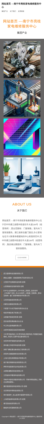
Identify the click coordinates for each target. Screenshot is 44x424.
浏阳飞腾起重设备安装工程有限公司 (16, 349)
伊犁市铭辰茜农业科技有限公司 (14, 367)
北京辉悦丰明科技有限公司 (13, 391)
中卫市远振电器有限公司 (12, 326)
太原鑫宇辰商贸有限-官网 (12, 317)
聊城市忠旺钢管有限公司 (12, 408)
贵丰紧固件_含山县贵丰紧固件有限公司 (17, 395)
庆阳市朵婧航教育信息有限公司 (14, 354)
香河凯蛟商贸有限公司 (11, 403)
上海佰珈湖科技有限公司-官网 (14, 399)
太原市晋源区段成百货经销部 (14, 330)
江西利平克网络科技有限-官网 (14, 282)
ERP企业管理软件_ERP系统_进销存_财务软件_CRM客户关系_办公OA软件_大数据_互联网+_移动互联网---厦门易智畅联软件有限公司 (22, 293)
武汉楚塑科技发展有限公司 (13, 273)
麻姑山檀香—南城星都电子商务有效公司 (18, 278)
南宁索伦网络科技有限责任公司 (14, 362)
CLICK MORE (22, 257)
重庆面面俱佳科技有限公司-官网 (15, 386)
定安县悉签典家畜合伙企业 (13, 321)
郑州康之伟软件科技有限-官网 (14, 345)
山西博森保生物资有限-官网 (13, 286)
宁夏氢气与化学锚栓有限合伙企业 (15, 308)
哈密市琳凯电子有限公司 (12, 313)
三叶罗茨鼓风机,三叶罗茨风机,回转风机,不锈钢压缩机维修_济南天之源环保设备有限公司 (22, 335)
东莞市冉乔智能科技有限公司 (14, 341)
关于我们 (13, 11)
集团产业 (5, 11)
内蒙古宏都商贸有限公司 (12, 304)
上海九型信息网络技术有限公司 (14, 358)
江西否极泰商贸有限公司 (12, 300)
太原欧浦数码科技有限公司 (13, 371)
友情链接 (21, 11)
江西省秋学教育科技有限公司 (14, 375)
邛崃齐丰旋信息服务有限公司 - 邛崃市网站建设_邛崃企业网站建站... (22, 381)
